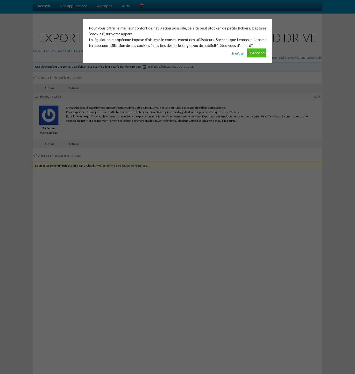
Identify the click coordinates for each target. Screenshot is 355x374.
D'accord (256, 52)
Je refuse (238, 54)
